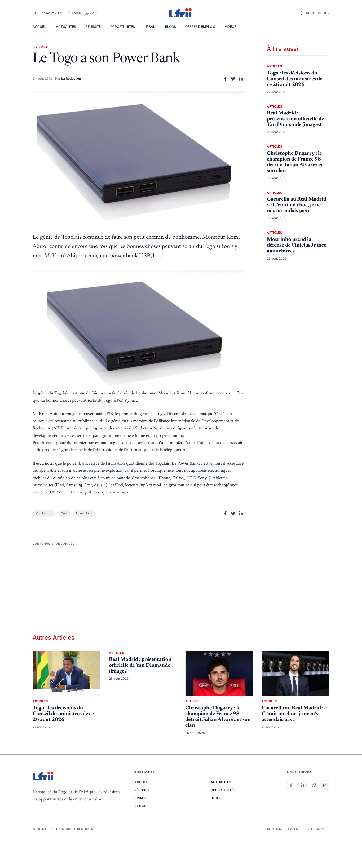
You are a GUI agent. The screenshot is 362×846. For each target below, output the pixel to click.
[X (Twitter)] (314, 785)
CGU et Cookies (316, 829)
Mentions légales (282, 829)
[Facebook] (291, 785)
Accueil (39, 27)
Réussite (93, 27)
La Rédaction (71, 79)
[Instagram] (325, 785)
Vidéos (230, 27)
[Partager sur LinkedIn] (241, 78)
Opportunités (122, 27)
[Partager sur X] (233, 78)
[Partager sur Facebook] (225, 78)
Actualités (66, 27)
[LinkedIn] (302, 785)
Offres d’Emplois (200, 27)
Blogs (170, 27)
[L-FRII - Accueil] (181, 13)
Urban (150, 27)
